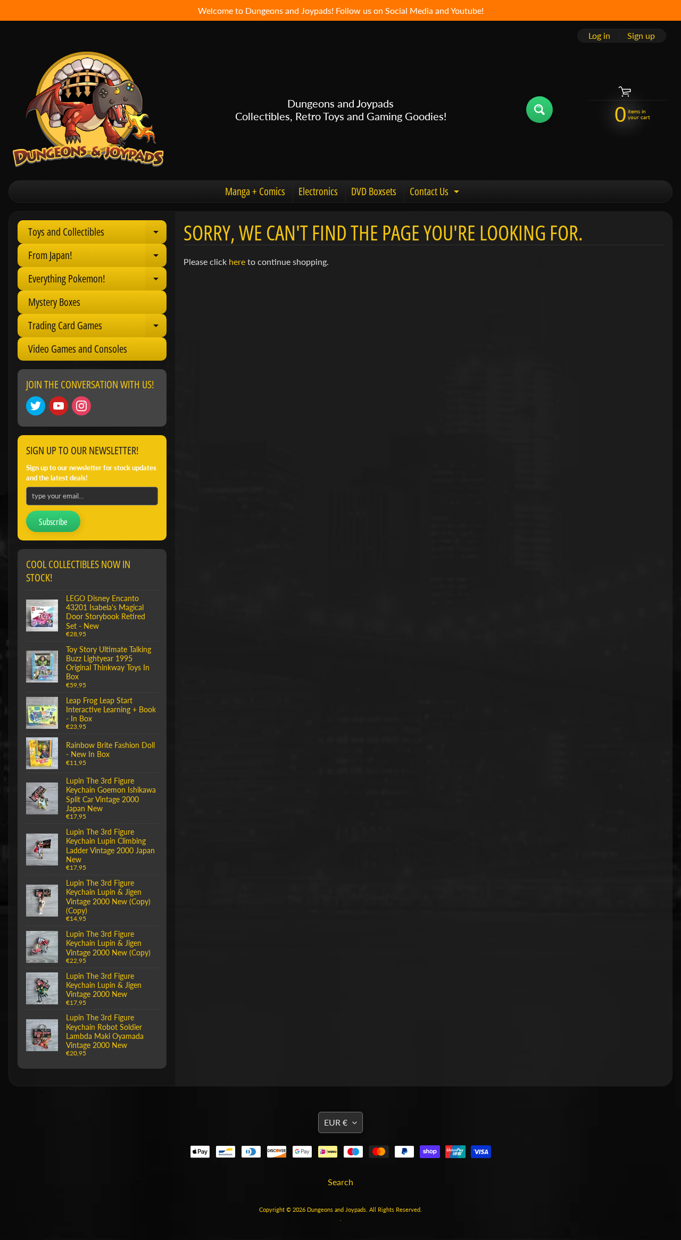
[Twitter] (35, 405)
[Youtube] (58, 405)
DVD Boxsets (373, 191)
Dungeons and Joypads (336, 1209)
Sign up (641, 35)
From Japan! (97, 257)
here (237, 261)
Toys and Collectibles (97, 234)
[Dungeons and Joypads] (88, 109)
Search (340, 1182)
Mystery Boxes (54, 302)
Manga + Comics (255, 191)
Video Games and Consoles (77, 349)
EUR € (335, 1122)
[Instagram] (81, 405)
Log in (599, 35)
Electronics (318, 191)
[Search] (539, 109)
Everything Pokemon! (97, 280)
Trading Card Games (97, 327)
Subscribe (53, 522)
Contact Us (436, 193)
